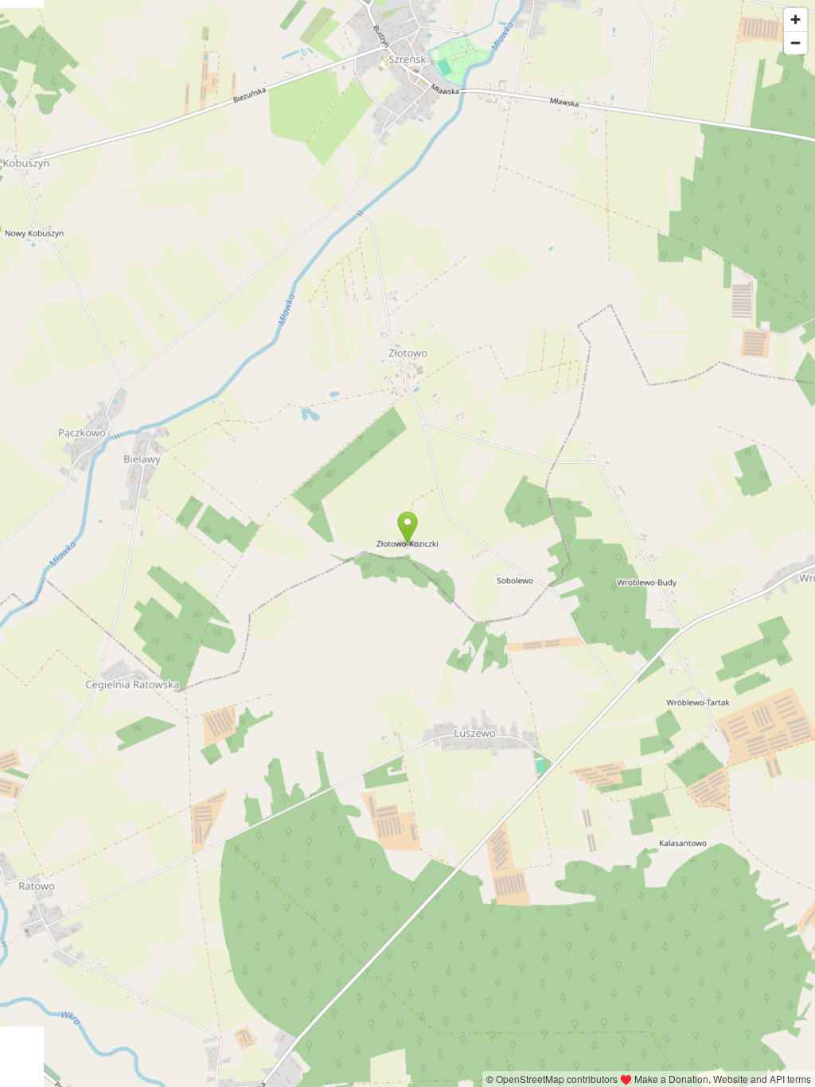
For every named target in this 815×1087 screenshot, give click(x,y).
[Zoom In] (795, 19)
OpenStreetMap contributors (557, 1078)
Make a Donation (671, 1078)
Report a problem (441, 1078)
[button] (407, 528)
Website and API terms (762, 1078)
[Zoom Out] (795, 42)
